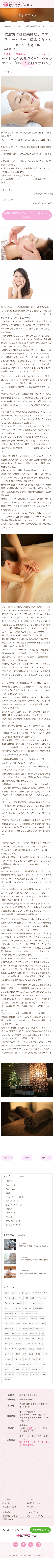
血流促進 (7, 1339)
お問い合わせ (8, 1519)
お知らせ (9, 1181)
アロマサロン (27, 1308)
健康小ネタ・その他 (13, 1221)
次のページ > (46, 1158)
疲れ (43, 1323)
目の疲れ (19, 1344)
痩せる (31, 1323)
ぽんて (31, 1354)
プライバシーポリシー (36, 1515)
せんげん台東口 (9, 1328)
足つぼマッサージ (24, 1293)
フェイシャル (10, 1185)
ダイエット (8, 1359)
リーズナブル (19, 1313)
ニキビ (19, 1303)
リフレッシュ (41, 1298)
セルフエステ (9, 1354)
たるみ (14, 1293)
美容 (27, 1298)
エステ (8, 1193)
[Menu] (48, 4)
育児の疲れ (8, 1313)
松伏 (24, 1354)
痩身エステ (25, 1369)
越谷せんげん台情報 (13, 1225)
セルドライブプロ (30, 1359)
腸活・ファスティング (14, 1205)
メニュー (6, 1499)
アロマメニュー (11, 1189)
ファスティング (9, 1374)
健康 (32, 1298)
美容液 (38, 1354)
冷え (40, 1344)
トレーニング (9, 1364)
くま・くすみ (9, 1323)
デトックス (18, 1359)
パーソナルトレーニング (14, 1197)
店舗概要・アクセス (11, 1515)
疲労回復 (40, 1339)
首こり (7, 1308)
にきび (7, 1293)
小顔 (11, 1344)
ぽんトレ (41, 1359)
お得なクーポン (33, 1503)
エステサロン (35, 1374)
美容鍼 (25, 1333)
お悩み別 (9, 1209)
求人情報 (7, 1379)
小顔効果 (33, 1318)
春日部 (18, 1354)
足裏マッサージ (9, 1303)
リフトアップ (16, 1308)
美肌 (43, 1333)
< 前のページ (7, 1158)
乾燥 (27, 1339)
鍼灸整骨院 (40, 1349)
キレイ (18, 1323)
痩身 (24, 1323)
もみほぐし (22, 1349)
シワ (25, 1303)
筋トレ (7, 1369)
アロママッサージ (31, 1313)
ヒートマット (16, 1333)
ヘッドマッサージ (30, 1344)
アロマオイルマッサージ (25, 1328)
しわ (37, 1323)
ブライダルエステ (22, 1374)
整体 (6, 1344)
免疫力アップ (34, 1333)
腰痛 (33, 1339)
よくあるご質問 (9, 1506)
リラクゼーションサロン (40, 1293)
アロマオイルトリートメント (14, 1298)
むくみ (21, 1339)
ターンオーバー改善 (36, 1303)
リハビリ (37, 1364)
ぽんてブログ (32, 1512)
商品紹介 (9, 1217)
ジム (44, 1364)
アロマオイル (10, 1213)
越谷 (14, 1339)
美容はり (31, 1349)
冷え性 (7, 1333)
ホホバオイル (23, 1318)
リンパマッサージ (37, 1369)
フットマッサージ (10, 1318)
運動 (44, 1374)
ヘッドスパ (15, 1369)
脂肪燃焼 (41, 1318)
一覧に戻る (27, 1158)
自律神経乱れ (38, 1308)
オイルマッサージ (10, 1349)
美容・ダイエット (12, 1201)
